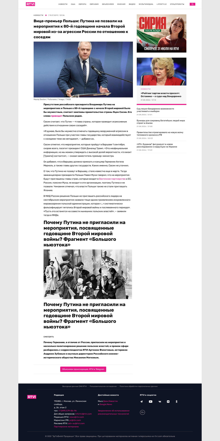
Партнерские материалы (66, 426)
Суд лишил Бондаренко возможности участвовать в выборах (155, 109)
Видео (132, 4)
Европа (82, 4)
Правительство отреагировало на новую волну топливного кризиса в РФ (160, 133)
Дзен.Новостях (110, 401)
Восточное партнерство (112, 178)
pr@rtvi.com (75, 420)
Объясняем (108, 4)
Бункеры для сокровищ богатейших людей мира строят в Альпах (161, 121)
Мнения (121, 4)
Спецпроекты (177, 4)
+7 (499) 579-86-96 (67, 410)
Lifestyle (162, 4)
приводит (56, 115)
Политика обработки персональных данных (139, 386)
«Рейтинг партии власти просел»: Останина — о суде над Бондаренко (161, 95)
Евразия (94, 4)
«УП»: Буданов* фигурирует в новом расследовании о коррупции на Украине (157, 145)
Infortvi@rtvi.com (83, 414)
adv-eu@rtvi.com (76, 423)
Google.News (106, 404)
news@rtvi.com (76, 417)
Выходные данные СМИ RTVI (74, 386)
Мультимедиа (146, 4)
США (73, 4)
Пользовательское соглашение (103, 386)
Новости (63, 4)
